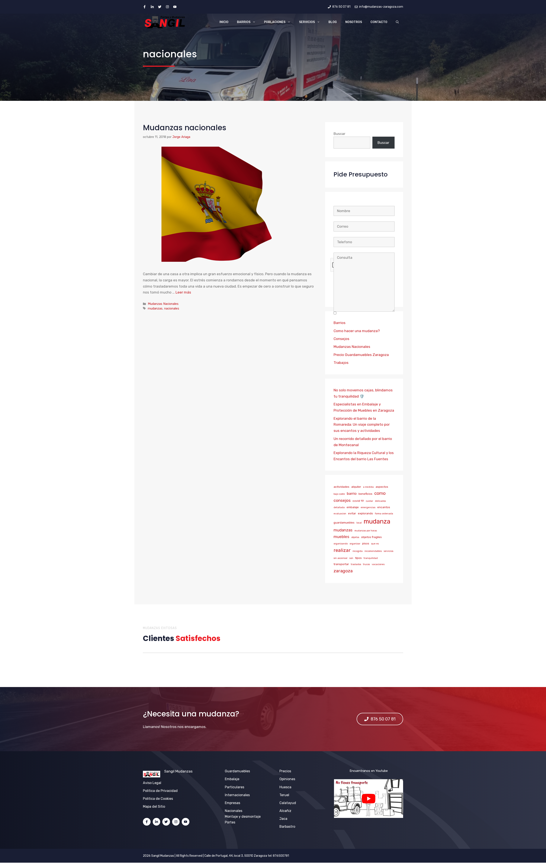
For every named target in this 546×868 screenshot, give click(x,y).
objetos (355, 537)
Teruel (284, 795)
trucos (366, 564)
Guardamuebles (237, 771)
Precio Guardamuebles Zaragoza (361, 355)
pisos (365, 543)
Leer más (183, 292)
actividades (341, 486)
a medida (368, 487)
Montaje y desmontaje (243, 816)
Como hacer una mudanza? (357, 331)
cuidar (369, 501)
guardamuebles (344, 522)
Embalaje (232, 779)
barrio (352, 493)
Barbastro (287, 827)
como (380, 493)
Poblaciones (274, 22)
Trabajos (341, 362)
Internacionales (237, 795)
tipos (358, 558)
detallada (339, 507)
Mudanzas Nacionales (163, 304)
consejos (342, 500)
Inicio (223, 22)
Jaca (283, 819)
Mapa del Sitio (154, 806)
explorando (365, 513)
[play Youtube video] (368, 798)
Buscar (339, 134)
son (351, 558)
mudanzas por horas (365, 530)
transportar (341, 564)
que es (375, 543)
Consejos (341, 339)
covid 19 (358, 500)
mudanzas (155, 308)
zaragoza (343, 570)
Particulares (234, 787)
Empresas (232, 803)
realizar (342, 550)
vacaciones (378, 564)
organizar (355, 543)
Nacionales (233, 811)
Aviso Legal (152, 783)
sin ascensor (340, 558)
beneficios (365, 493)
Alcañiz (285, 811)
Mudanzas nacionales (184, 127)
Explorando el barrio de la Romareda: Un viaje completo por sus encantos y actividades (362, 424)
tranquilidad (371, 558)
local (359, 522)
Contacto (378, 22)
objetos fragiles (371, 537)
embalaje (353, 507)
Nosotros (353, 22)
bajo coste (339, 494)
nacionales (171, 308)
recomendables (373, 551)
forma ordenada (384, 513)
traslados (356, 564)
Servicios (307, 22)
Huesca (285, 787)
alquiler (356, 486)
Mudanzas (184, 771)
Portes (230, 822)
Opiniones (287, 779)
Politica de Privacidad (160, 791)
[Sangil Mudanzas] (165, 22)
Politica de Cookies (158, 799)
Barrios (243, 22)
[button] (397, 22)
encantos (383, 507)
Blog (332, 22)
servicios (388, 551)
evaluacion (340, 513)
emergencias (368, 507)
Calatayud (287, 803)
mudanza (377, 521)
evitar (352, 513)
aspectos (382, 486)
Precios (285, 771)
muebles (341, 536)
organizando (341, 543)
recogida (358, 551)
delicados (380, 501)
